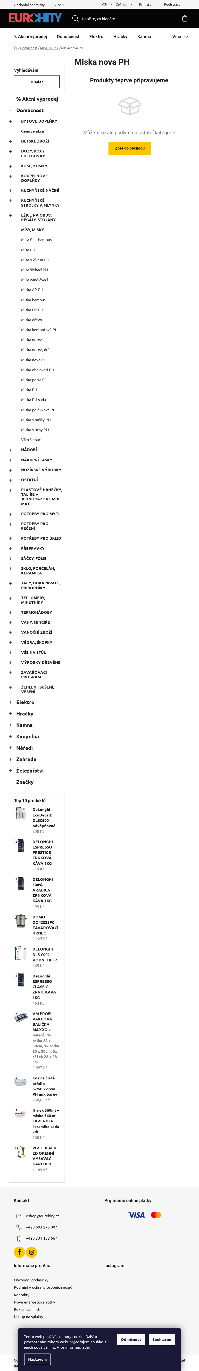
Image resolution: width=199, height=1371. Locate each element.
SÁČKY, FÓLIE (34, 558)
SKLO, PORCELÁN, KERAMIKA (38, 570)
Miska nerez (31, 339)
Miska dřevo (31, 319)
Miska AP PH (32, 289)
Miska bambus (33, 299)
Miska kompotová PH (39, 329)
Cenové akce (32, 131)
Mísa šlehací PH (34, 269)
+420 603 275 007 (41, 1227)
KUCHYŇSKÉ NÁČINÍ (40, 190)
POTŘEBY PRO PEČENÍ (35, 526)
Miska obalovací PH (37, 369)
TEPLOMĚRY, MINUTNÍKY (33, 600)
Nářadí (24, 747)
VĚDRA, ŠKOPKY (36, 642)
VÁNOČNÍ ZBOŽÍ (36, 632)
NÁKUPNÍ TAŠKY (36, 459)
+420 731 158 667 (41, 1238)
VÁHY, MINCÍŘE (35, 622)
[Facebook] (19, 1252)
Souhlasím (161, 1339)
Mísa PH (28, 249)
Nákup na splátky (28, 1316)
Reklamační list (27, 1309)
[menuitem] (30, 36)
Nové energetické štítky (34, 1301)
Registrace (172, 4)
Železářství (30, 770)
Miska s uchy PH (35, 429)
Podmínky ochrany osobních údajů (43, 1287)
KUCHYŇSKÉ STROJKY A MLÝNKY (40, 202)
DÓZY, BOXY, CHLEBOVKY (33, 153)
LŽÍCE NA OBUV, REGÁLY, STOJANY (38, 217)
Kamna (24, 725)
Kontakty (21, 1294)
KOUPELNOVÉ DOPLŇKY (34, 178)
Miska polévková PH (38, 409)
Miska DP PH (32, 309)
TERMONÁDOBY (36, 612)
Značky (24, 782)
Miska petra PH (34, 379)
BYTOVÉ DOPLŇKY (39, 121)
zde (86, 1347)
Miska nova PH (33, 359)
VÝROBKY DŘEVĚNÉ (40, 662)
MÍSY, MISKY (32, 229)
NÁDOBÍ (29, 449)
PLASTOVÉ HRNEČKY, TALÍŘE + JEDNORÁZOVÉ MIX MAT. (41, 496)
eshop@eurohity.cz (42, 1215)
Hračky (24, 713)
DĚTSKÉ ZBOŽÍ (35, 140)
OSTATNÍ (29, 479)
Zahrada (26, 759)
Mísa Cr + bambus (36, 239)
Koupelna (27, 736)
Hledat (37, 81)
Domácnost (30, 110)
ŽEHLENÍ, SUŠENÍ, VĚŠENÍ (37, 689)
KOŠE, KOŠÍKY (34, 165)
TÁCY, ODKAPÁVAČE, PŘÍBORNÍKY (41, 585)
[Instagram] (31, 1252)
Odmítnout (131, 1339)
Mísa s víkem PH (35, 259)
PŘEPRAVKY (33, 548)
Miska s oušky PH (36, 419)
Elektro (25, 702)
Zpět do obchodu (130, 148)
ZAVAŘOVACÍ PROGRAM (34, 674)
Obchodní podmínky (29, 4)
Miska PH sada (33, 399)
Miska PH (29, 389)
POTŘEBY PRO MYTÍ (40, 513)
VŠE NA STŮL (33, 652)
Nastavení (37, 1359)
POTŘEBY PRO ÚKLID (41, 538)
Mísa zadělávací (34, 279)
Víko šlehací (31, 439)
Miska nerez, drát (36, 349)
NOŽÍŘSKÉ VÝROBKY (41, 469)
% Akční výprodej (37, 98)
